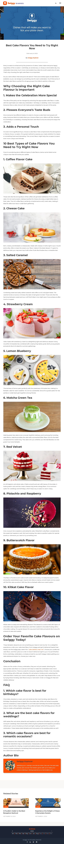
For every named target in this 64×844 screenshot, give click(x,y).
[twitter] (33, 842)
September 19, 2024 (9, 816)
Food (5, 806)
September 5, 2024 (41, 816)
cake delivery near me (36, 649)
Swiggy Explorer (33, 58)
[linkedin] (30, 842)
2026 (32, 831)
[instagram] (36, 842)
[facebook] (27, 842)
